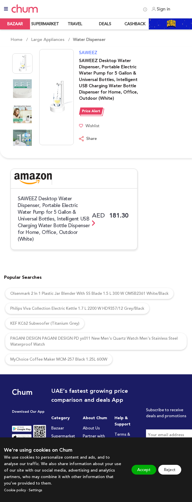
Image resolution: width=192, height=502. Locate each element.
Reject (170, 470)
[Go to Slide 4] (22, 139)
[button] (42, 97)
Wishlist (93, 126)
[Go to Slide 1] (22, 63)
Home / (19, 39)
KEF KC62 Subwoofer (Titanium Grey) (44, 323)
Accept (143, 470)
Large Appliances (47, 39)
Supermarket (63, 436)
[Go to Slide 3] (22, 114)
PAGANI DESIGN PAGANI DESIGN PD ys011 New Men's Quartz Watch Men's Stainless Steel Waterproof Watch (94, 341)
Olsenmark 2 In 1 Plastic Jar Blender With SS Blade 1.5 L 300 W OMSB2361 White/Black (89, 294)
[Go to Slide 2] (22, 89)
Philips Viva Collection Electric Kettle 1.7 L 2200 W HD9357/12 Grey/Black (77, 308)
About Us (91, 428)
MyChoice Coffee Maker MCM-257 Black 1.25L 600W (58, 359)
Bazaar (57, 428)
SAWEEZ (88, 52)
